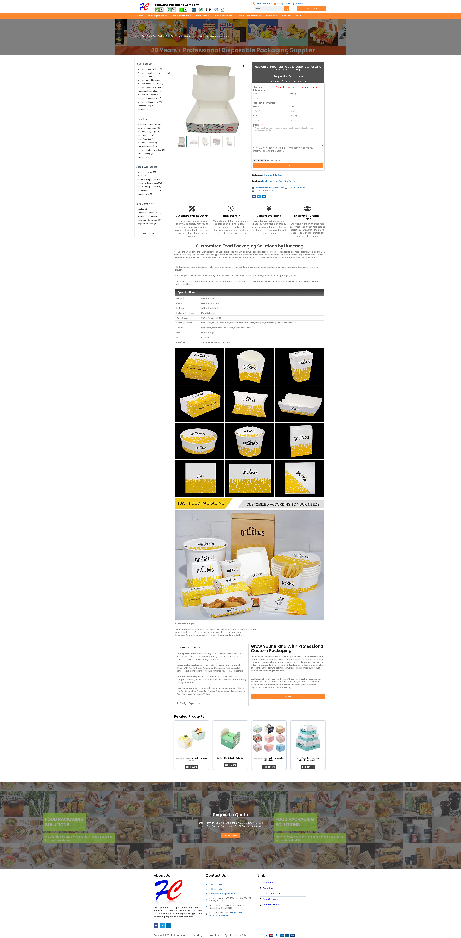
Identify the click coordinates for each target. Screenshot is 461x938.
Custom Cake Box (166, 36)
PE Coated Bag (144, 153)
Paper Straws (143, 194)
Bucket (141, 209)
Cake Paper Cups (145, 172)
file (254, 157)
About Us (270, 15)
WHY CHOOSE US (190, 647)
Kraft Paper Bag (144, 139)
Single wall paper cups (147, 179)
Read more (191, 766)
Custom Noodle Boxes (147, 87)
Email (291, 106)
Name (256, 106)
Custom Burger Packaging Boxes (151, 73)
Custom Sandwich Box (147, 98)
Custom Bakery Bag (146, 131)
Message (257, 125)
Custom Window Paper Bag (149, 150)
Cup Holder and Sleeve (147, 190)
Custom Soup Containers (148, 69)
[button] (254, 196)
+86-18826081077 (264, 3)
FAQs (298, 15)
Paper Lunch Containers (148, 91)
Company (293, 115)
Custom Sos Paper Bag (147, 142)
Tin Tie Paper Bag (145, 146)
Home (140, 15)
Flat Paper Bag (144, 135)
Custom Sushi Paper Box (148, 102)
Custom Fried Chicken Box (149, 80)
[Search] (286, 8)
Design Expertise (190, 703)
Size (255, 93)
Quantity (292, 93)
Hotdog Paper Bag (145, 157)
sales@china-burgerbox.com (290, 3)
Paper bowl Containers (147, 213)
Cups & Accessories (247, 15)
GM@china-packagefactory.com (225, 914)
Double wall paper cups (148, 183)
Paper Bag (201, 15)
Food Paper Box (156, 15)
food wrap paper (223, 15)
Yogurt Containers (146, 224)
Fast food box (144, 106)
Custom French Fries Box (148, 84)
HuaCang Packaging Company (177, 5)
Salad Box (142, 109)
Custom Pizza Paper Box (148, 95)
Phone (256, 115)
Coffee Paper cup (145, 176)
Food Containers (180, 15)
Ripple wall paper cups (147, 187)
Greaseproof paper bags (148, 124)
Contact (286, 15)
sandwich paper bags (147, 128)
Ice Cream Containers (147, 220)
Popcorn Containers (146, 216)
